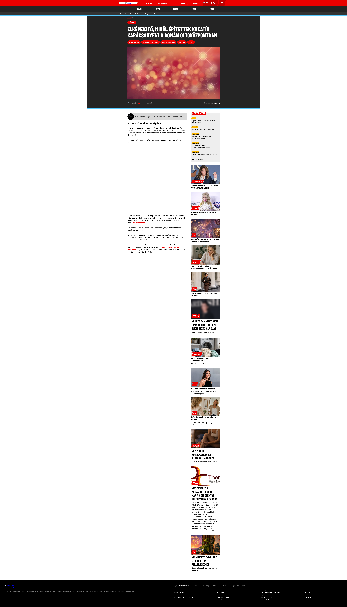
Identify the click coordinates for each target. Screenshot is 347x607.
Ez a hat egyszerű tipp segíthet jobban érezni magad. (203, 423)
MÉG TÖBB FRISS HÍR (197, 159)
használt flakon (168, 42)
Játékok (183, 3)
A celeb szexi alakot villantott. (203, 332)
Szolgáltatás (234, 586)
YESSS (212, 9)
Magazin (215, 586)
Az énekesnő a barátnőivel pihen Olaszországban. (204, 392)
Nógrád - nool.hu (265, 595)
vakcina (182, 42)
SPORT (194, 9)
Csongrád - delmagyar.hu (181, 600)
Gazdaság (205, 586)
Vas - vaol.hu (308, 592)
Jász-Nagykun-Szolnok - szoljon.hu (270, 590)
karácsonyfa (134, 42)
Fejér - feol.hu (220, 592)
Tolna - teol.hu (308, 590)
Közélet (195, 586)
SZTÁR (158, 9)
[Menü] (222, 3)
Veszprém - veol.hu (309, 595)
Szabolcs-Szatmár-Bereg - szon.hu (270, 600)
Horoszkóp (123, 14)
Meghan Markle (150, 14)
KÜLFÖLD (143, 18)
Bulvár (224, 586)
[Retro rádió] (205, 3)
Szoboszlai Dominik (136, 14)
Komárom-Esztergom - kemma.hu (270, 592)
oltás (191, 42)
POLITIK (139, 9)
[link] (198, 181)
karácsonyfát (139, 223)
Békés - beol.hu (178, 595)
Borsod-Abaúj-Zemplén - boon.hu (183, 597)
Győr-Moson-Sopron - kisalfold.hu (226, 595)
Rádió (244, 586)
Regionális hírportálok (181, 586)
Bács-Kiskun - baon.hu (180, 590)
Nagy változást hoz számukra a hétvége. (204, 569)
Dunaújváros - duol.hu (223, 590)
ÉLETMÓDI (176, 9)
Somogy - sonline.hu (266, 597)
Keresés (195, 3)
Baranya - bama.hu (179, 592)
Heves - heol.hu (221, 600)
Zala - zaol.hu (308, 597)
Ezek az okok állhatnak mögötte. (204, 462)
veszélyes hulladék (150, 42)
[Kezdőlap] (128, 3)
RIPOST (129, 18)
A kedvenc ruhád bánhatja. (201, 363)
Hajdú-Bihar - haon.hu (223, 597)
